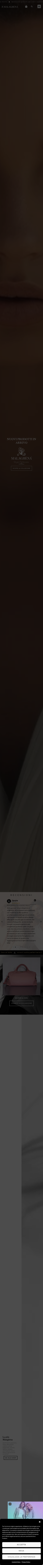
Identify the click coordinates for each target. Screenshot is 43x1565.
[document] (21, 782)
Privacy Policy (26, 1562)
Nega (21, 1551)
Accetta (21, 1544)
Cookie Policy (16, 1562)
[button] (40, 1522)
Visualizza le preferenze (21, 1557)
